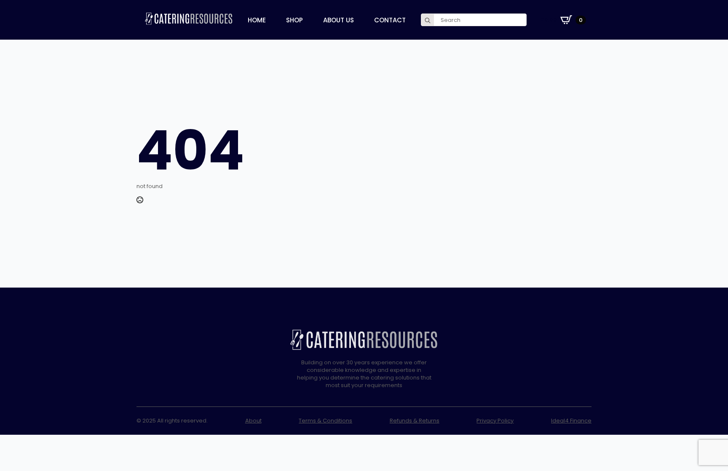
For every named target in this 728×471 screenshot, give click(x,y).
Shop (294, 20)
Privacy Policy (495, 421)
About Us (338, 20)
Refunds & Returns (414, 421)
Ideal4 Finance (571, 421)
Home (257, 20)
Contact (390, 20)
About (253, 421)
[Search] (427, 20)
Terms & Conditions (325, 421)
